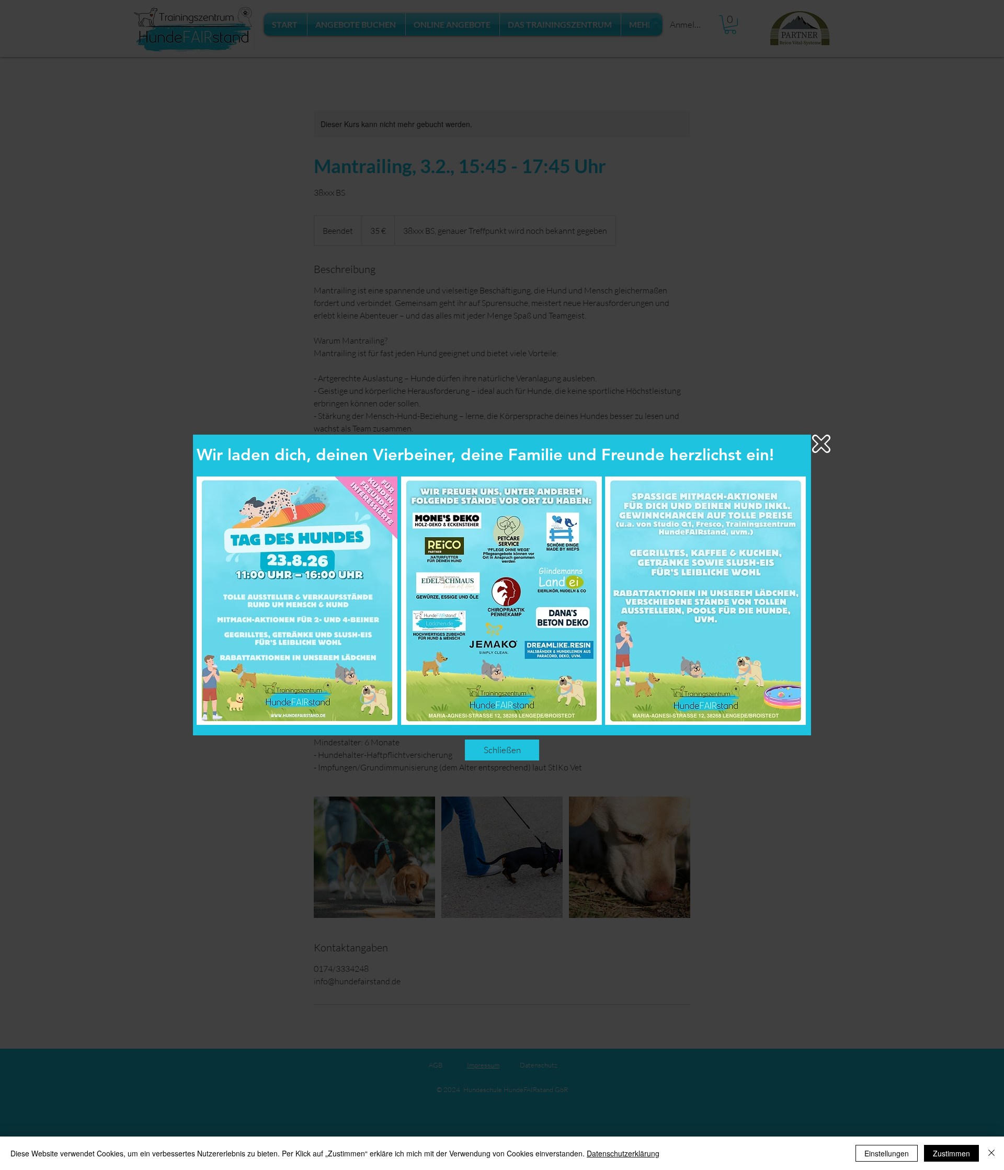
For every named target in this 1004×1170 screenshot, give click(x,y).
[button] (821, 444)
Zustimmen (951, 1153)
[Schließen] (991, 1153)
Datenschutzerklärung (623, 1153)
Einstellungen (886, 1153)
